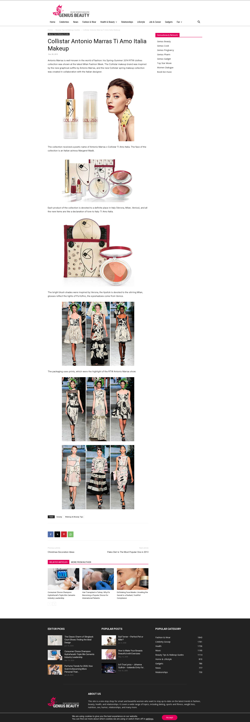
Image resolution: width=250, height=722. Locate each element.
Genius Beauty (164, 41)
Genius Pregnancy (165, 50)
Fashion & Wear (89, 22)
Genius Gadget (164, 58)
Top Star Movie (164, 63)
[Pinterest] (64, 534)
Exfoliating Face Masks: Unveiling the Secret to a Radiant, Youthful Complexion (132, 595)
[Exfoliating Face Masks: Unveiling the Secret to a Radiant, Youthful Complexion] (132, 579)
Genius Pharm (163, 54)
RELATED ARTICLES (58, 562)
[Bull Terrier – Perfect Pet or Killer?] (109, 640)
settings (149, 719)
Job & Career (155, 22)
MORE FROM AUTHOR (81, 562)
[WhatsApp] (70, 534)
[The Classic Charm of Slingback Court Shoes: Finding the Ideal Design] (55, 640)
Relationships (127, 22)
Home (52, 22)
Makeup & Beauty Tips (74, 517)
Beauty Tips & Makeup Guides (68, 30)
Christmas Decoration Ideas (61, 552)
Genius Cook (163, 45)
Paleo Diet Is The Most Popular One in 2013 (127, 552)
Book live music (164, 71)
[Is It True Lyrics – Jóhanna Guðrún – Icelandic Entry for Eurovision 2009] (109, 668)
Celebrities (64, 22)
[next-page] (54, 604)
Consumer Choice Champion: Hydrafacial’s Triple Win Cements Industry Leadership (61, 595)
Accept (169, 717)
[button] (198, 22)
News (75, 22)
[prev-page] (49, 604)
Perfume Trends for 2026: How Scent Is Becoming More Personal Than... (79, 669)
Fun (178, 22)
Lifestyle (141, 22)
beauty (59, 517)
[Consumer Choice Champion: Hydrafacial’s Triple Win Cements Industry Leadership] (63, 579)
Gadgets (169, 22)
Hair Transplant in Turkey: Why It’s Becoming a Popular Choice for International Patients (96, 595)
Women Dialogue (165, 67)
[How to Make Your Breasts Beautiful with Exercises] (109, 654)
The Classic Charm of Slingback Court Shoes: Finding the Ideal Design (79, 640)
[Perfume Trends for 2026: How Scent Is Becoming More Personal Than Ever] (55, 670)
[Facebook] (51, 534)
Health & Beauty (107, 22)
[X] (57, 534)
